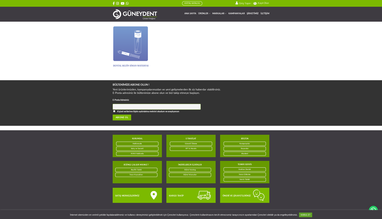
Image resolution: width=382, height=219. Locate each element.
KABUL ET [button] (305, 215)
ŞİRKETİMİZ (253, 13)
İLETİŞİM (265, 13)
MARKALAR (218, 13)
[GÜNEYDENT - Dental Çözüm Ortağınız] (135, 14)
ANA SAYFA (190, 13)
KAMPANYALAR (236, 13)
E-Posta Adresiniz (121, 100)
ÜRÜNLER (203, 13)
